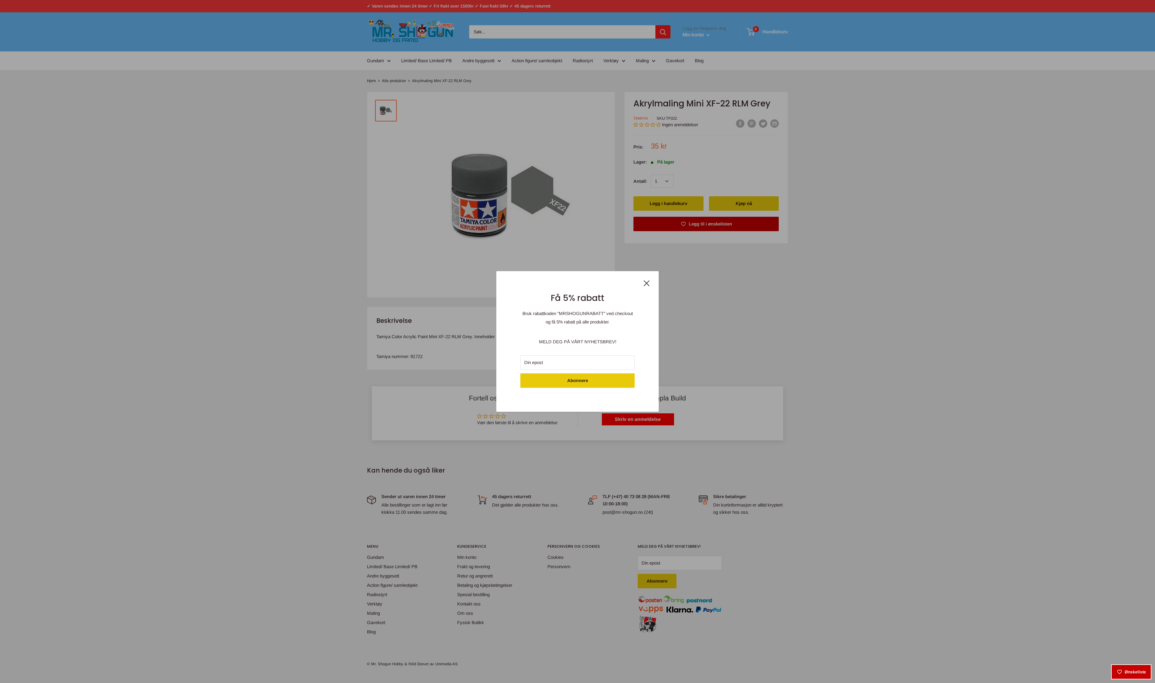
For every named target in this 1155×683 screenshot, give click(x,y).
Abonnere (577, 380)
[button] (120, 626)
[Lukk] (647, 282)
